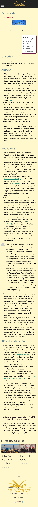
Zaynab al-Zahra (9, 17)
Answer (27, 44)
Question (27, 41)
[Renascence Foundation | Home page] (20, 3)
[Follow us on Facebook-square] (22, 502)
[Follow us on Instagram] (18, 502)
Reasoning (28, 46)
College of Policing (22, 355)
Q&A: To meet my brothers (6, 460)
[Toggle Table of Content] (32, 38)
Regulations (16, 183)
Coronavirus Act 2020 (11, 179)
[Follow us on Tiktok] (16, 502)
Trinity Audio (20, 31)
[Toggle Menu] (2, 6)
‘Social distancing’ (29, 50)
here (10, 100)
